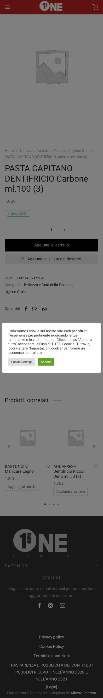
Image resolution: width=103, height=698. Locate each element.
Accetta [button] (46, 362)
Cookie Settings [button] (22, 362)
